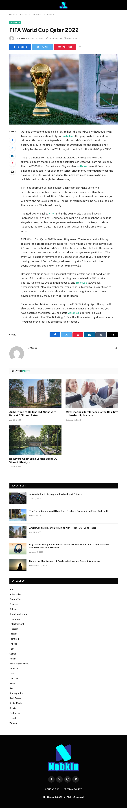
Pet (11, 688)
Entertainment (16, 624)
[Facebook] (12, 140)
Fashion (13, 634)
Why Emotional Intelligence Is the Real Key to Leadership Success (92, 414)
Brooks (22, 38)
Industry (13, 668)
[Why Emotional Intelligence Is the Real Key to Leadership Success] (92, 393)
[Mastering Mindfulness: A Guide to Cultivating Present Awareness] (17, 565)
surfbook (81, 166)
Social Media (15, 703)
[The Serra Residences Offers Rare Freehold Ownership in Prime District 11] (17, 515)
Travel (12, 718)
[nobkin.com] (63, 5)
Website (13, 723)
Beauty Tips (15, 599)
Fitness (13, 644)
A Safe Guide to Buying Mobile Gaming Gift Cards (56, 494)
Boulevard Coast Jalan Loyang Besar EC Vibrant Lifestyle (33, 460)
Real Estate (15, 698)
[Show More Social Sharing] (80, 47)
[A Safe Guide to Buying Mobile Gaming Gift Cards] (17, 498)
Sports (12, 708)
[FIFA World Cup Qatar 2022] (63, 89)
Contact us (52, 789)
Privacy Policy (73, 789)
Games (12, 654)
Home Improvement (19, 663)
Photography (16, 693)
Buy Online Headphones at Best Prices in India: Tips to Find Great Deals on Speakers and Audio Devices (69, 546)
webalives (68, 136)
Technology (15, 713)
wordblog (73, 312)
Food (12, 649)
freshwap (81, 282)
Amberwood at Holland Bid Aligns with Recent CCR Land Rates (32, 414)
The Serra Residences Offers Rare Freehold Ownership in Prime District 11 (68, 511)
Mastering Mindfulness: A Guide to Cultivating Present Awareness (64, 561)
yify (51, 213)
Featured (14, 639)
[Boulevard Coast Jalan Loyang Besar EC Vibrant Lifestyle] (35, 440)
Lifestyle (13, 678)
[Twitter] (12, 148)
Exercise (13, 629)
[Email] (12, 171)
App (11, 589)
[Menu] (13, 5)
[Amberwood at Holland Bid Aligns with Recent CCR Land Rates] (35, 393)
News (12, 683)
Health (12, 658)
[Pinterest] (12, 163)
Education (14, 619)
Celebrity (14, 609)
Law (11, 673)
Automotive (15, 594)
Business (15, 22)
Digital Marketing (18, 614)
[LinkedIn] (12, 156)
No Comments (55, 38)
